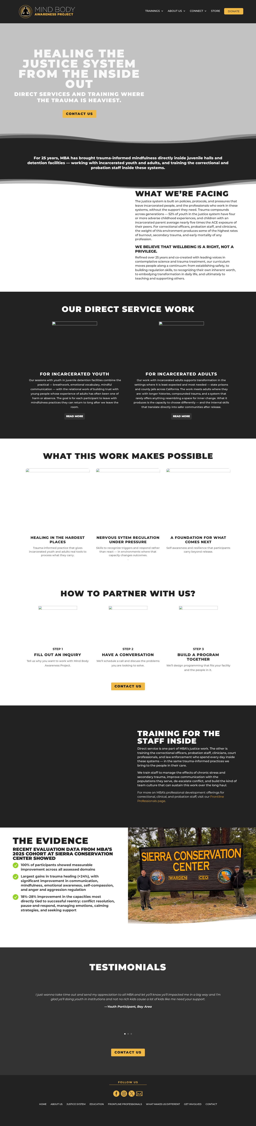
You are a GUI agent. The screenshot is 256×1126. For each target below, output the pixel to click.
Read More (74, 416)
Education (97, 1104)
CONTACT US (79, 114)
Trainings (152, 11)
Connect (196, 11)
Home (42, 1104)
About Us (175, 11)
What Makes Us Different (163, 1104)
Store (215, 11)
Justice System (76, 1104)
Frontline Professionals (125, 1104)
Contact (211, 1104)
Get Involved (192, 1104)
